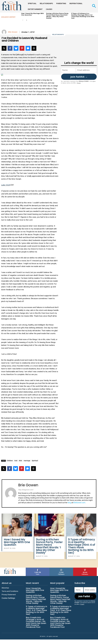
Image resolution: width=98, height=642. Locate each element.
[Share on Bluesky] (16, 48)
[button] (93, 6)
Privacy (79, 83)
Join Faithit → (78, 76)
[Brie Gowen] (4, 32)
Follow (61, 568)
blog (69, 503)
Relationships (58, 34)
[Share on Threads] (34, 48)
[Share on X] (4, 48)
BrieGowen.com (79, 503)
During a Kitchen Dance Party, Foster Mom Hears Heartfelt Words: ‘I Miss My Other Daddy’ (57, 15)
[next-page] (26, 20)
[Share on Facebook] (10, 48)
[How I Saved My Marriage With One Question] (17, 525)
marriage (27, 460)
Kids (20, 460)
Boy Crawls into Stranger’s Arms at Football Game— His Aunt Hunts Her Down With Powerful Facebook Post (36, 622)
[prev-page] (22, 20)
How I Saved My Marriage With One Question (32, 14)
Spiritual (35, 460)
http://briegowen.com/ (25, 490)
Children (10, 460)
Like (37, 568)
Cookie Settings (8, 598)
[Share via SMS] (28, 48)
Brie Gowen (12, 32)
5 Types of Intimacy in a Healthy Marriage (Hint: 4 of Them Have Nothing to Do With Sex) (82, 15)
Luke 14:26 (5, 185)
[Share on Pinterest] (22, 48)
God (15, 460)
